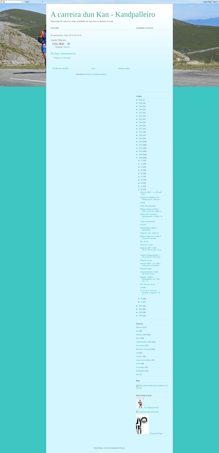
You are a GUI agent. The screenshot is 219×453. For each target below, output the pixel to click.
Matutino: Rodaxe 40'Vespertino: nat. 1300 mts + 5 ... (150, 279)
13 (137, 353)
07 (142, 177)
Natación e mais (146, 260)
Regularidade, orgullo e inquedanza (148, 229)
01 (142, 302)
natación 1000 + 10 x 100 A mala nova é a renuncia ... (150, 265)
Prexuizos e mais (146, 245)
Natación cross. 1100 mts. (149, 233)
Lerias (138, 364)
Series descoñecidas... (148, 206)
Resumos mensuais (143, 349)
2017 (141, 129)
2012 (141, 145)
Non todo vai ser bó (147, 284)
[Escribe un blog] (55, 43)
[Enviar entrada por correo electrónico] (68, 44)
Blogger (122, 448)
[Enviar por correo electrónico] (53, 43)
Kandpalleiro (140, 371)
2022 (141, 113)
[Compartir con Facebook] (60, 43)
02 (142, 299)
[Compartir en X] (58, 43)
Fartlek (142, 203)
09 (142, 170)
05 (142, 183)
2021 (141, 116)
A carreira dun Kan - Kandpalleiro (103, 14)
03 (142, 189)
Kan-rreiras (140, 345)
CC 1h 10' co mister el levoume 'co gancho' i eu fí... (150, 293)
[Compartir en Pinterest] (63, 43)
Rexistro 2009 (141, 335)
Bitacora (66, 47)
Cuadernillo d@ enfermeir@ (148, 412)
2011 (141, 148)
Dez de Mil (144, 241)
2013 (141, 142)
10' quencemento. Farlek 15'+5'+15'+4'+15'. (149, 273)
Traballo (143, 287)
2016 (141, 132)
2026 (141, 100)
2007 (141, 306)
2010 (141, 151)
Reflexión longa (145, 269)
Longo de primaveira (147, 221)
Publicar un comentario (62, 58)
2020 (141, 119)
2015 (141, 135)
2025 (141, 103)
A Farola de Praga (155, 433)
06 (142, 180)
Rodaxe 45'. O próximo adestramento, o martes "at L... (151, 216)
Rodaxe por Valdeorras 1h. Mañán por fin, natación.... (150, 198)
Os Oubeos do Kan (151, 408)
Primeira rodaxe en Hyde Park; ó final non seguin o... (151, 210)
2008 (141, 158)
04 (142, 186)
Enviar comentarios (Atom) (96, 74)
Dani (137, 374)
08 (142, 173)
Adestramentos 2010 (143, 342)
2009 (141, 155)
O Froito (143, 225)
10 (142, 167)
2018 (141, 126)
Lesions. (139, 356)
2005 (141, 312)
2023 (141, 109)
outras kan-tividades (143, 360)
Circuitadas (140, 367)
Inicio (93, 68)
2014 (141, 138)
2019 (141, 122)
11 (142, 164)
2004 (141, 316)
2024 (141, 106)
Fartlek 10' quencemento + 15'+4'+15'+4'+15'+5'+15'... (150, 256)
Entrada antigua (124, 68)
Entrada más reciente (60, 68)
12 (142, 160)
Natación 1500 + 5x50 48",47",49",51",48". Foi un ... (151, 250)
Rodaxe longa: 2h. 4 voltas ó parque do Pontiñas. (150, 237)
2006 (141, 309)
